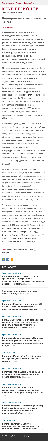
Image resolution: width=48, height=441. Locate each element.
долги (37, 250)
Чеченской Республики (24, 95)
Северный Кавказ (20, 250)
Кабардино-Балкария (17, 232)
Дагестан (10, 228)
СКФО (32, 36)
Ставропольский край (18, 238)
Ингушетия (35, 235)
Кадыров (5, 253)
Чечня (9, 250)
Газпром (31, 250)
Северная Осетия (10, 235)
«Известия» (7, 118)
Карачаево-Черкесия (11, 242)
